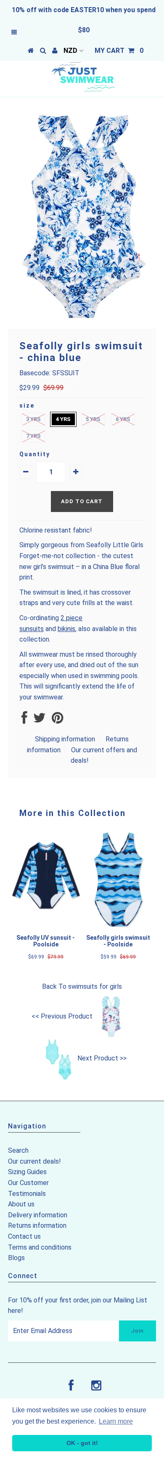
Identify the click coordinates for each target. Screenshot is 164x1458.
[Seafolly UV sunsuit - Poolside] (46, 925)
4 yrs (63, 419)
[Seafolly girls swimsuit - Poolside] (118, 925)
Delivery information (37, 1215)
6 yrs (123, 419)
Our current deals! (34, 1161)
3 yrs (33, 419)
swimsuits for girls (95, 986)
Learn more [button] (116, 1421)
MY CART (119, 51)
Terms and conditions (39, 1247)
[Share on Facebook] (24, 720)
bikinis (66, 629)
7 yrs (33, 436)
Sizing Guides (27, 1172)
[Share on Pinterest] (57, 720)
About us (21, 1204)
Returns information (37, 1225)
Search (18, 1150)
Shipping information (65, 739)
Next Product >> (102, 1058)
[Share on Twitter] (39, 720)
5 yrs (93, 419)
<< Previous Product (62, 1016)
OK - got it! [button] (82, 1443)
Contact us (24, 1236)
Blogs (16, 1258)
